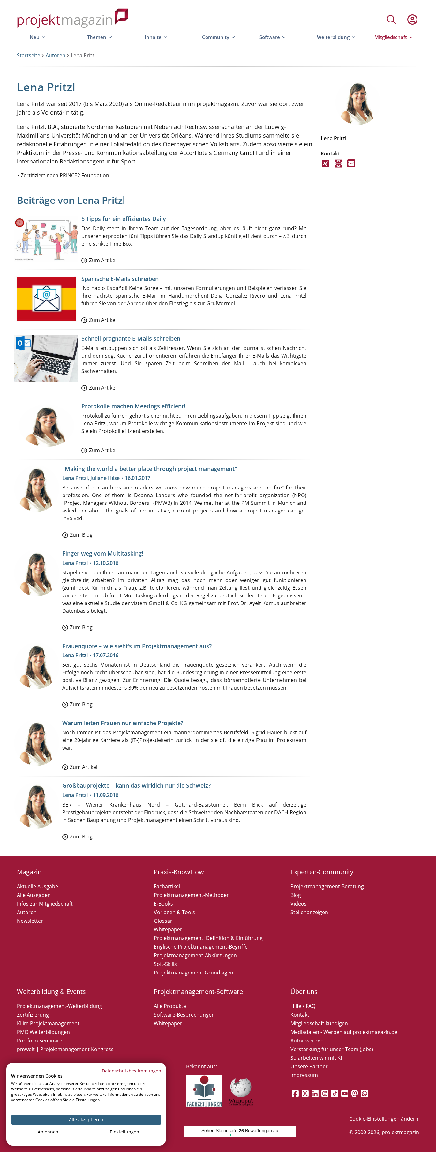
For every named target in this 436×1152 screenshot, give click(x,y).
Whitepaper (168, 929)
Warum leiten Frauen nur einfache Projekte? (122, 723)
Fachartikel (167, 886)
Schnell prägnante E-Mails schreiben (130, 338)
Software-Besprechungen (184, 1014)
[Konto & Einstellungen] (412, 19)
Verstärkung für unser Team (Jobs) (331, 1049)
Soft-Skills (165, 963)
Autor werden (307, 1040)
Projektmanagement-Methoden (192, 894)
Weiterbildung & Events (51, 991)
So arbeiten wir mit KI (316, 1057)
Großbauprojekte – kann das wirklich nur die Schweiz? (136, 785)
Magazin (29, 872)
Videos (298, 903)
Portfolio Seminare (39, 1040)
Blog (295, 894)
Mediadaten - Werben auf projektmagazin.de (343, 1031)
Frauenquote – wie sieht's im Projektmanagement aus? (137, 646)
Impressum (304, 1075)
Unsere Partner (309, 1066)
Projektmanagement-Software (198, 991)
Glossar (163, 920)
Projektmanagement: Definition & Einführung (208, 938)
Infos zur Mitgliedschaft (45, 903)
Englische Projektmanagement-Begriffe (201, 946)
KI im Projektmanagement (48, 1023)
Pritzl (340, 138)
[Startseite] (73, 19)
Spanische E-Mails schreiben (120, 279)
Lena (327, 138)
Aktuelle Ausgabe (37, 886)
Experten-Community (321, 872)
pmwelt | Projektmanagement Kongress (65, 1049)
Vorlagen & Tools (174, 912)
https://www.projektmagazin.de (338, 167)
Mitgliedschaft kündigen (319, 1023)
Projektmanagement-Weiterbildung (59, 1006)
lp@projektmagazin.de (351, 167)
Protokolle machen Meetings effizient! (133, 406)
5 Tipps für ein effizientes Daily (123, 219)
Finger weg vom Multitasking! (102, 553)
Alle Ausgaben (34, 894)
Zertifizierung (33, 1014)
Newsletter (30, 920)
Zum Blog (81, 534)
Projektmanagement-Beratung (327, 886)
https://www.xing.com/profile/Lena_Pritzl (326, 167)
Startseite (28, 55)
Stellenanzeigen (309, 912)
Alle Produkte (170, 1006)
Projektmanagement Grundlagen (193, 972)
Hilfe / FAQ (302, 1006)
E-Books (163, 903)
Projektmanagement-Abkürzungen (195, 955)
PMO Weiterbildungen (43, 1031)
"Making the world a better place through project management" (149, 469)
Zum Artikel (103, 260)
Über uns (304, 991)
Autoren (55, 55)
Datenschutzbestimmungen (131, 1071)
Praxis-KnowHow (179, 872)
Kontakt (299, 1014)
